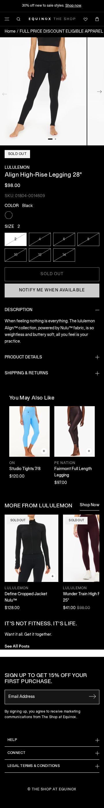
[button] (43, 91)
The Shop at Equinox (54, 789)
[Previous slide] (4, 93)
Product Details (23, 357)
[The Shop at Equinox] (52, 19)
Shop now (73, 5)
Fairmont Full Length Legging (73, 472)
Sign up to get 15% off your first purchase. (46, 679)
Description (18, 310)
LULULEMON (17, 168)
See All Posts (17, 645)
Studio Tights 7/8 (24, 469)
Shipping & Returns (26, 373)
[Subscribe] (92, 696)
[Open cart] (97, 19)
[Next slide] (99, 93)
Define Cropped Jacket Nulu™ (26, 597)
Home (10, 32)
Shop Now (89, 505)
